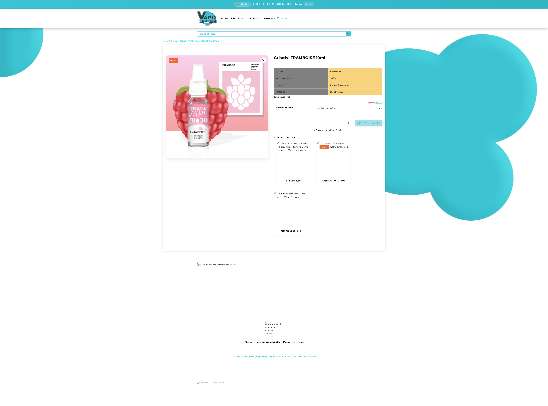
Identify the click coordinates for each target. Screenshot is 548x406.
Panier (301, 342)
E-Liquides (235, 18)
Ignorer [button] (309, 4)
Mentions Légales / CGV (268, 342)
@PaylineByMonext (264, 357)
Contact (249, 342)
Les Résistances (253, 18)
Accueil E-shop (170, 41)
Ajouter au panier (368, 123)
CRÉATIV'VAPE (186, 41)
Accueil (224, 18)
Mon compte (269, 18)
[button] (263, 60)
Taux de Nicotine (284, 107)
